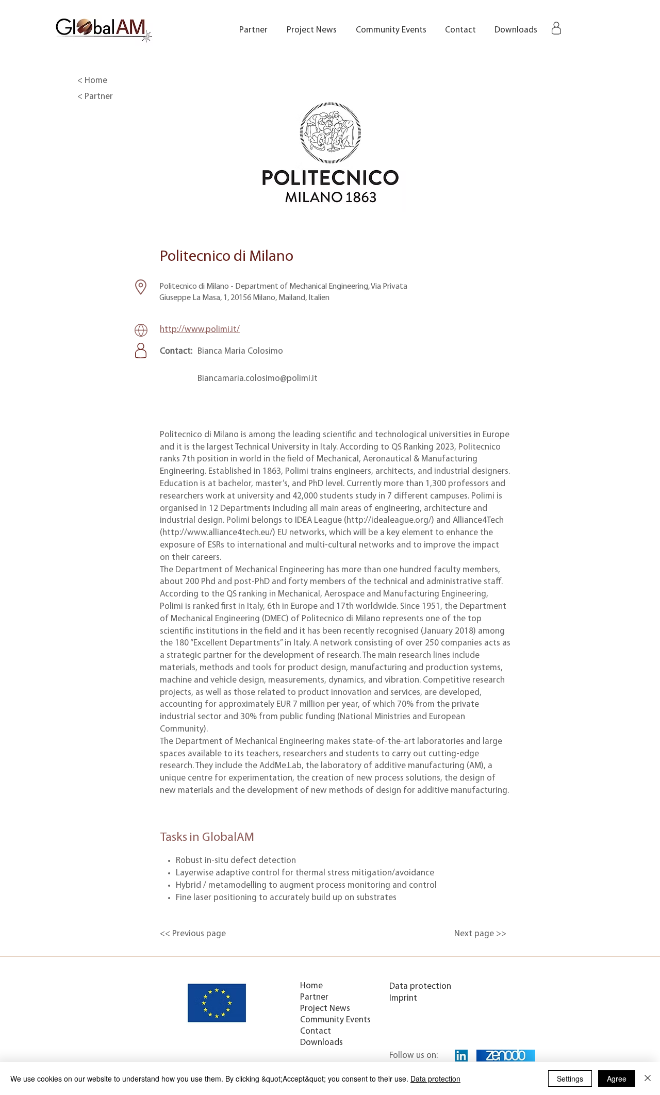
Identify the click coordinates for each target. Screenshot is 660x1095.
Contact (315, 1031)
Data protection (420, 986)
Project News (325, 1008)
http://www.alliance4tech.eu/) (218, 532)
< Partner (95, 96)
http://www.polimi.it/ (200, 329)
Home (311, 986)
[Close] (647, 1078)
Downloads (321, 1042)
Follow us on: (413, 1055)
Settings (570, 1078)
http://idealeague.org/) (390, 520)
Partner (314, 997)
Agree (616, 1078)
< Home (92, 80)
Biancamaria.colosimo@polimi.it (257, 378)
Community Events (335, 1020)
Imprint (403, 998)
